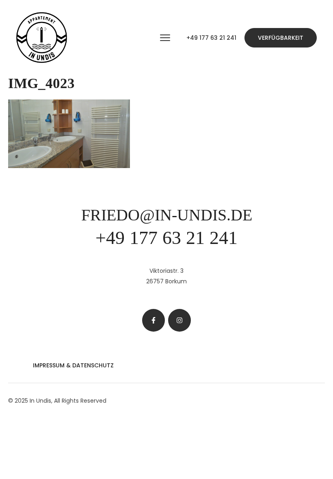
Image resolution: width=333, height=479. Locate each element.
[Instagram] (179, 320)
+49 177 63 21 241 (211, 38)
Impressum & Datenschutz (73, 365)
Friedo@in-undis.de (166, 215)
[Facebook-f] (153, 320)
